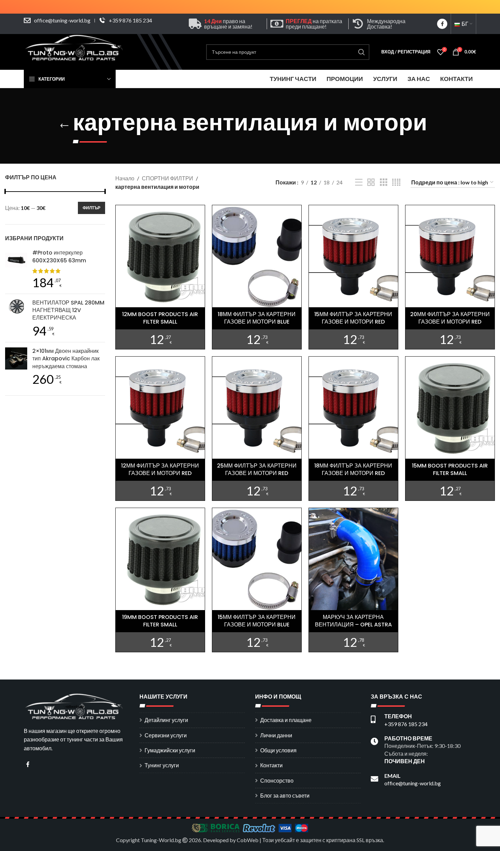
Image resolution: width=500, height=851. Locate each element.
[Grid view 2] (371, 182)
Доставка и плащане (286, 720)
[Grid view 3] (383, 182)
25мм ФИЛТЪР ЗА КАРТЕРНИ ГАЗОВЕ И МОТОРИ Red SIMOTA (257, 473)
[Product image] (256, 256)
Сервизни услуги (166, 735)
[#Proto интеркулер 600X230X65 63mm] (16, 268)
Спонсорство (277, 780)
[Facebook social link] (442, 24)
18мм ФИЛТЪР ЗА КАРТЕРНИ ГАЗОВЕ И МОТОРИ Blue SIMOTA (257, 321)
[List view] (359, 182)
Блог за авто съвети (285, 795)
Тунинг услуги (162, 765)
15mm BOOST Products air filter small (450, 469)
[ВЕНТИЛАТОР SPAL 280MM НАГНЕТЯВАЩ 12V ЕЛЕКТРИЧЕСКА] (16, 318)
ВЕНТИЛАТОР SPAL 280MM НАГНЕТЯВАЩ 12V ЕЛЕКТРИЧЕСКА (68, 310)
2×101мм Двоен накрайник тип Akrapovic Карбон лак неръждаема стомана (66, 358)
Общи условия (278, 750)
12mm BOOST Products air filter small (160, 318)
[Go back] (64, 126)
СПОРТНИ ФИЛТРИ (167, 178)
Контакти (271, 765)
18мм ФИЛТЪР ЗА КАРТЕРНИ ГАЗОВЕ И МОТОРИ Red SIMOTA (353, 473)
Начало (124, 178)
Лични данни (276, 735)
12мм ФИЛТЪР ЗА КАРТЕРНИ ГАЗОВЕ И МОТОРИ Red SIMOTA (160, 473)
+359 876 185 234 (130, 20)
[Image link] (75, 705)
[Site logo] (75, 51)
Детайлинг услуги (166, 720)
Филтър (91, 207)
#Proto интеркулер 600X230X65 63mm (59, 256)
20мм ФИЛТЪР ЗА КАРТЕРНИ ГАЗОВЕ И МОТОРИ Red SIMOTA (450, 321)
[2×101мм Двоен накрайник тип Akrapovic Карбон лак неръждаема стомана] (16, 366)
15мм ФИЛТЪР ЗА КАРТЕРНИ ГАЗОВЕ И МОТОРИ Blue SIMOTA (257, 624)
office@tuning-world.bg (62, 20)
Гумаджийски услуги (170, 750)
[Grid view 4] (396, 182)
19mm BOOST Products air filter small (160, 620)
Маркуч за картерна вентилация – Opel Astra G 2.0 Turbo (353, 624)
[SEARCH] (361, 52)
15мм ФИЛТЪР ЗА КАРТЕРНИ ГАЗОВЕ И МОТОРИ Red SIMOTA (353, 321)
